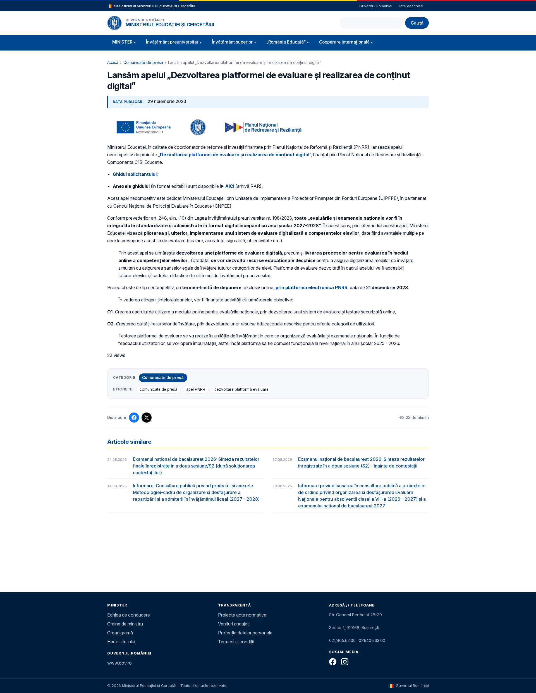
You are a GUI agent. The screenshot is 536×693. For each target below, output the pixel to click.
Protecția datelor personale (245, 633)
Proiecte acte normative (242, 615)
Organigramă (120, 633)
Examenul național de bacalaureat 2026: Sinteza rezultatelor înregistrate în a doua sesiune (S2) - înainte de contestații (361, 462)
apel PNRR (195, 389)
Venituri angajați (234, 624)
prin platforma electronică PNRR (312, 287)
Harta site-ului (121, 641)
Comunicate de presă (143, 62)
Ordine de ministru (125, 624)
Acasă (112, 62)
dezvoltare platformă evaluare (241, 389)
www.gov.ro (119, 663)
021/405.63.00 (372, 640)
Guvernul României (375, 6)
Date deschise (410, 6)
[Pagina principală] (114, 23)
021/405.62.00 (342, 640)
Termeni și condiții (236, 641)
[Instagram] (344, 661)
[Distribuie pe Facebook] (134, 418)
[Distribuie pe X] (147, 418)
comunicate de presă (158, 389)
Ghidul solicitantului (135, 174)
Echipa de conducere (128, 615)
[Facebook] (332, 661)
